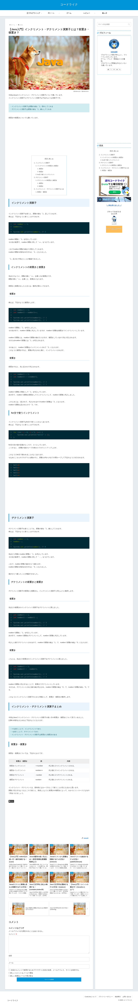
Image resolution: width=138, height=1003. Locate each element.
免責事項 (118, 996)
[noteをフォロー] (114, 69)
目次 (46, 159)
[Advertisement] (49, 137)
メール (11, 963)
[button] (129, 24)
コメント (13, 934)
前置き (41, 171)
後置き (41, 168)
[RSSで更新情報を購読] (120, 69)
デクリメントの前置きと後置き (47, 180)
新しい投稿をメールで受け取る (21, 976)
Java (12, 801)
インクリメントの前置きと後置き (47, 166)
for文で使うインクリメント (46, 174)
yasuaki (114, 52)
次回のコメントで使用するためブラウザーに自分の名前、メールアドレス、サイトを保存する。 (45, 970)
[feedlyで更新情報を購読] (117, 69)
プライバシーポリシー (106, 996)
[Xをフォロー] (111, 69)
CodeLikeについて (90, 996)
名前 (10, 956)
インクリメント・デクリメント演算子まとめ (50, 189)
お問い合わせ (127, 996)
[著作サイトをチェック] (108, 69)
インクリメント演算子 (43, 163)
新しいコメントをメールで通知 (21, 973)
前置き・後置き (42, 192)
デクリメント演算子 (42, 177)
